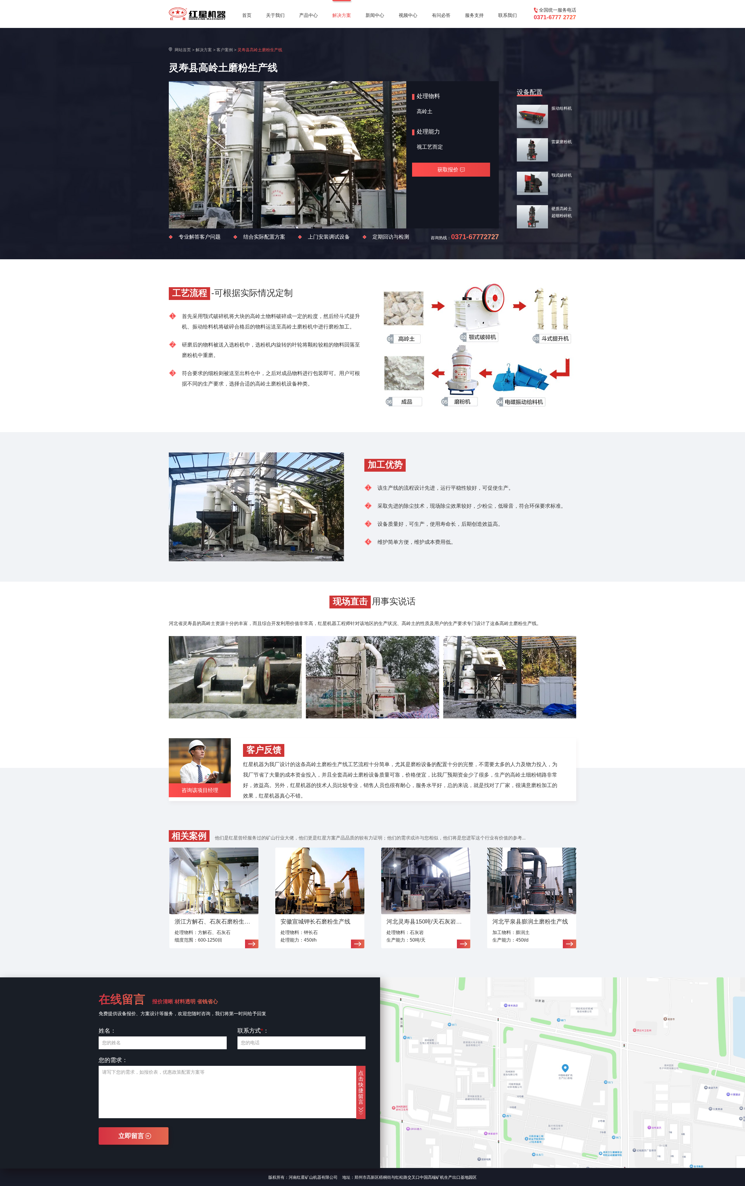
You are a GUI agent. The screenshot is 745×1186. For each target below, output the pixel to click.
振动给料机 (561, 108)
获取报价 (447, 170)
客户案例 (225, 49)
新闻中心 (375, 15)
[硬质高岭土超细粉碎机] (532, 216)
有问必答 (441, 15)
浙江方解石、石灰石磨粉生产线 (215, 921)
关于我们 (275, 15)
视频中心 (408, 15)
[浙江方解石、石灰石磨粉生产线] (213, 881)
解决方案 (341, 15)
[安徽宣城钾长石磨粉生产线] (319, 881)
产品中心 (308, 15)
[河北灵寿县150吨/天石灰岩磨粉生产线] (425, 881)
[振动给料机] (532, 116)
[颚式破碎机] (532, 183)
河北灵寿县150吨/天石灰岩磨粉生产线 (426, 921)
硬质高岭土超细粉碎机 (561, 212)
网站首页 (183, 49)
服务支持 (474, 15)
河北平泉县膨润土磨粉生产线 (530, 921)
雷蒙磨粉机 (561, 141)
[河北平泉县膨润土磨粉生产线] (531, 881)
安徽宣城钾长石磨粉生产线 (315, 921)
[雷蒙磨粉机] (532, 149)
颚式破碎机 (561, 175)
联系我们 (507, 15)
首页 (246, 15)
